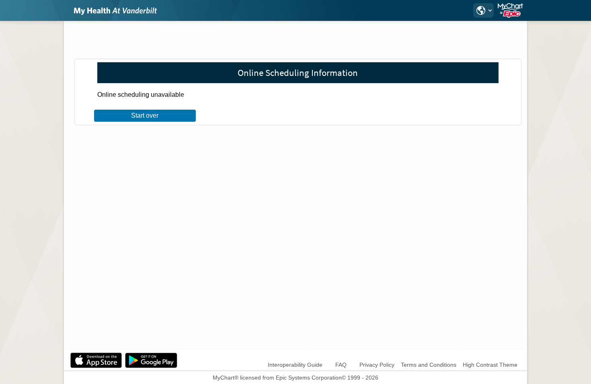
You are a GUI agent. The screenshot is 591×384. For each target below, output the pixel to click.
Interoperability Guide (295, 365)
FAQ (341, 365)
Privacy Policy (376, 365)
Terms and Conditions (428, 365)
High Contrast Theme (490, 365)
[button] (483, 10)
